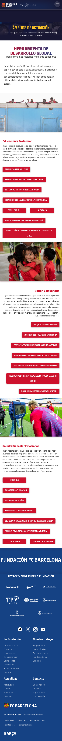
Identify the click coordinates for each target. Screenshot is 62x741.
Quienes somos (11, 645)
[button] (31, 112)
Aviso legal (9, 720)
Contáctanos (39, 684)
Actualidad (9, 684)
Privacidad (21, 720)
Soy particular (39, 696)
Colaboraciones (40, 653)
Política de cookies (37, 720)
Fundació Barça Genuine (40, 659)
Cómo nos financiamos (9, 651)
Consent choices (25, 725)
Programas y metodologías (39, 647)
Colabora (37, 688)
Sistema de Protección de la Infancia (11, 668)
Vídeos (7, 688)
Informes (8, 696)
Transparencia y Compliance (11, 659)
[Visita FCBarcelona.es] (18, 5)
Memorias (8, 692)
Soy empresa (39, 692)
